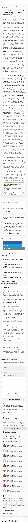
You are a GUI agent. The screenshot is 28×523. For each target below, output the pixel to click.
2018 (5, 502)
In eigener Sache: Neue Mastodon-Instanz (12, 264)
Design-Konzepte (7, 434)
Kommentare (16, 436)
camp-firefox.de (8, 229)
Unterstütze (5, 207)
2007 (19, 505)
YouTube (22, 63)
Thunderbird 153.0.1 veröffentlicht (13, 488)
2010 (5, 505)
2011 (20, 503)
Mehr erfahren (15, 428)
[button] (5, 376)
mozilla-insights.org (10, 226)
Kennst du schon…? (7, 436)
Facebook (9, 521)
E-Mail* (5, 370)
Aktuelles (7, 6)
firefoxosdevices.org (7, 233)
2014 (5, 503)
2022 (5, 500)
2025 (10, 498)
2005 (4, 507)
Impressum (18, 518)
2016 (15, 502)
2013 (10, 503)
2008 (14, 505)
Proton (5, 438)
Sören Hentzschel (11, 445)
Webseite (5, 372)
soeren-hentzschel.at (9, 223)
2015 (20, 502)
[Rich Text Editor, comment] (14, 384)
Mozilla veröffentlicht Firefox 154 (13, 448)
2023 (20, 498)
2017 (10, 502)
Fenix (15, 434)
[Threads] (12, 521)
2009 (10, 505)
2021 (10, 500)
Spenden (16, 521)
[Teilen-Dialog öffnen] (21, 11)
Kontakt (14, 180)
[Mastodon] (6, 521)
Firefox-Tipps (22, 434)
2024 (15, 498)
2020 (15, 500)
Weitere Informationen (8, 412)
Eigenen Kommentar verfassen (10, 283)
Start (3, 6)
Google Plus (6, 51)
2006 (23, 505)
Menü (25, 1)
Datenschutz (12, 518)
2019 (20, 500)
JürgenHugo (6, 287)
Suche (22, 1)
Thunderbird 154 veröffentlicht (12, 458)
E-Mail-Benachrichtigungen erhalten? (10, 393)
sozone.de (17, 233)
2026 (5, 498)
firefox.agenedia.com (18, 232)
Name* (5, 367)
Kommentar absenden (14, 399)
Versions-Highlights (13, 438)
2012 (15, 503)
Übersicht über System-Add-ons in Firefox (12, 277)
